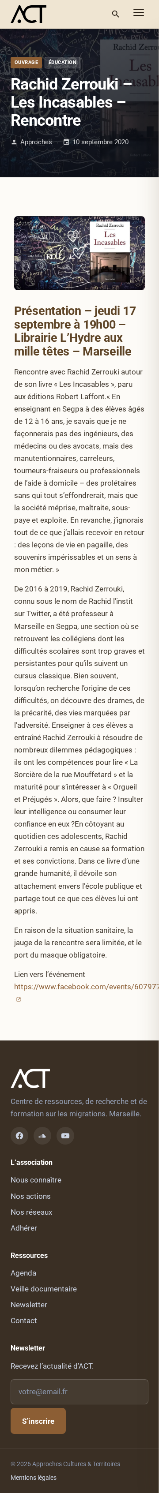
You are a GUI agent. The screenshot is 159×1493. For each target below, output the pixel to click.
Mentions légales (34, 1477)
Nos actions (31, 1196)
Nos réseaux (31, 1212)
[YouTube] (65, 1136)
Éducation (62, 62)
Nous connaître (36, 1179)
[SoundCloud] (42, 1136)
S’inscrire (38, 1421)
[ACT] (28, 14)
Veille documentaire (44, 1288)
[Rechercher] (115, 14)
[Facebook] (19, 1136)
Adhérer (24, 1228)
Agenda (23, 1272)
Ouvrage (26, 62)
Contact (24, 1320)
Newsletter (29, 1304)
